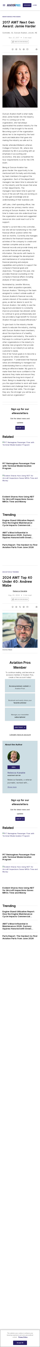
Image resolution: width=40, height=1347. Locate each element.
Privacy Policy (22, 1337)
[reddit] (24, 49)
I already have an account (20, 735)
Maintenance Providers (11, 16)
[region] (20, 1338)
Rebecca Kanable (20, 591)
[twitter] (20, 49)
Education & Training (10, 572)
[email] (27, 49)
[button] (4, 5)
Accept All (20, 1343)
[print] (36, 49)
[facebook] (13, 49)
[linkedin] (16, 49)
